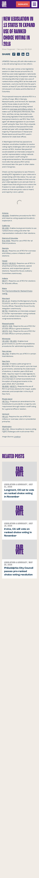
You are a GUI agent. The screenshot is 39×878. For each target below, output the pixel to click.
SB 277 (5, 281)
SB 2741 (5, 376)
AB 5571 (13, 386)
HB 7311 (5, 401)
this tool (5, 179)
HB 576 (5, 331)
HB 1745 (5, 429)
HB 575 (5, 326)
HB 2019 (12, 263)
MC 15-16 (6, 301)
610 (10, 331)
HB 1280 (5, 341)
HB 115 (5, 416)
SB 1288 (5, 228)
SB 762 (5, 311)
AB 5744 (13, 376)
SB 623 (5, 263)
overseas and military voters (21, 109)
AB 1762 (5, 354)
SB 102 (5, 251)
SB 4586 (5, 386)
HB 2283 (5, 216)
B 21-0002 (6, 241)
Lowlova (17, 437)
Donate (23, 4)
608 (10, 326)
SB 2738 (5, 364)
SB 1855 (13, 341)
